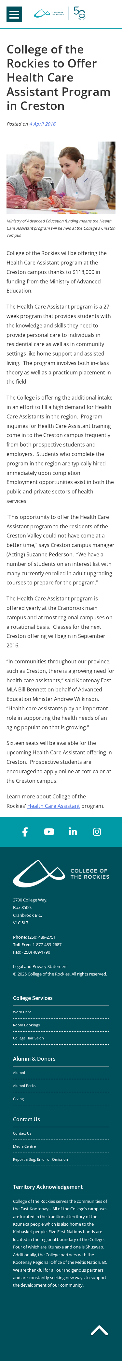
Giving (18, 1098)
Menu (14, 14)
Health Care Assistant (53, 805)
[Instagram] (97, 832)
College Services (33, 998)
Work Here (22, 1012)
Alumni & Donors (34, 1058)
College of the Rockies (60, 14)
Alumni (19, 1072)
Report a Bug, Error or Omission (40, 1159)
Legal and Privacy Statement (40, 966)
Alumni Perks (24, 1085)
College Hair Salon (28, 1038)
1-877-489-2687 (47, 944)
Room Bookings (26, 1025)
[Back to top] (99, 1331)
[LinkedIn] (73, 832)
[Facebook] (25, 832)
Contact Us (26, 1119)
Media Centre (24, 1146)
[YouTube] (49, 832)
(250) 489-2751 (42, 937)
